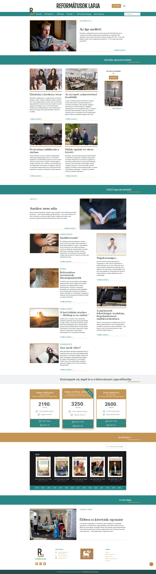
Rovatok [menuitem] (70, 14)
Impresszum (72, 572)
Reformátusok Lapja (78, 5)
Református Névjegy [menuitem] (84, 14)
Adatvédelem (64, 572)
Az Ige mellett (85, 21)
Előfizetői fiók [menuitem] (109, 556)
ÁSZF (58, 572)
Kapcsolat (79, 572)
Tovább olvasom (119, 50)
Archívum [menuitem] (107, 560)
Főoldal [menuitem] (107, 552)
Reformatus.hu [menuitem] (99, 14)
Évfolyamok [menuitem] (48, 14)
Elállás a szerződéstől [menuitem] (111, 558)
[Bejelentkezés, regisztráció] (124, 6)
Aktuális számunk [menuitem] (110, 554)
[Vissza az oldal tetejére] (151, 564)
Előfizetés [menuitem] (60, 14)
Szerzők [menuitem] (39, 14)
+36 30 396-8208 (62, 555)
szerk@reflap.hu (62, 558)
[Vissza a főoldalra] (42, 11)
